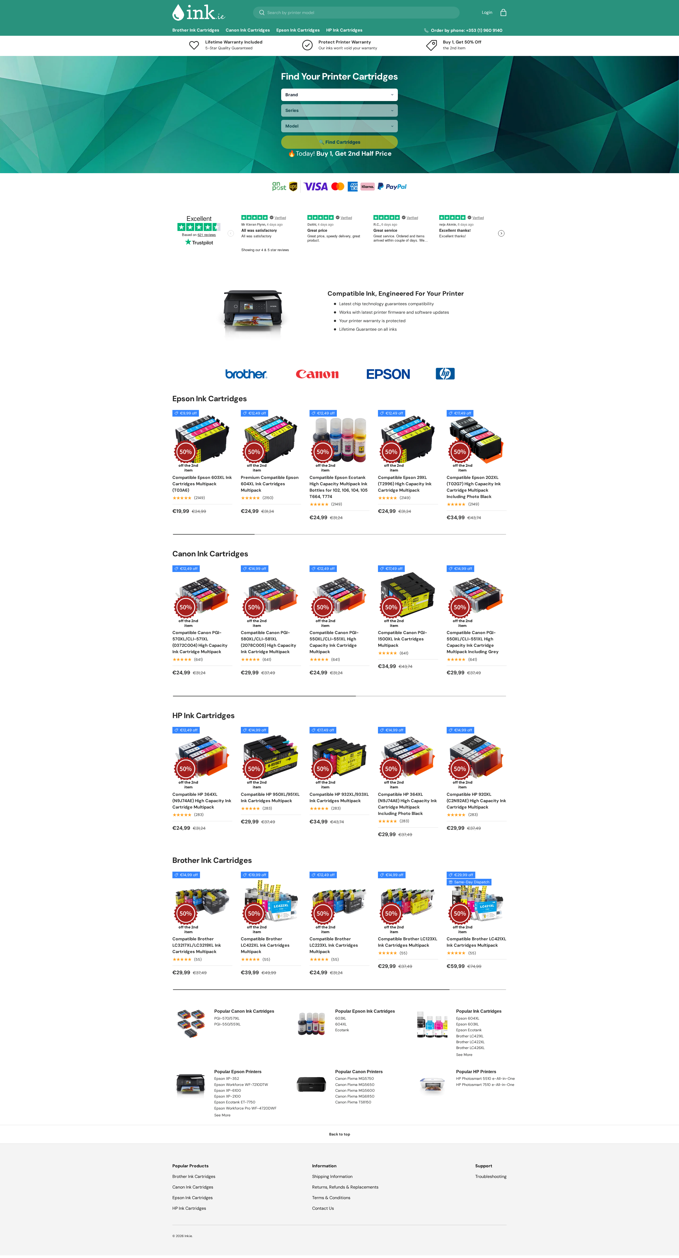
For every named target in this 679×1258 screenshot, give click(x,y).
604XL (341, 1024)
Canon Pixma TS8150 (353, 1102)
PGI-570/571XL (227, 1018)
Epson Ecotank (469, 1030)
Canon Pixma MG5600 (355, 1090)
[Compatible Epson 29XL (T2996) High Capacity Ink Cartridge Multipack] (408, 440)
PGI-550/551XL (227, 1024)
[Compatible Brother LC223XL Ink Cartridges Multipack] (339, 902)
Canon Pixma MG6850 (355, 1096)
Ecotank (342, 1030)
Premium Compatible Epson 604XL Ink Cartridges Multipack (270, 484)
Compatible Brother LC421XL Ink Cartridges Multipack (476, 942)
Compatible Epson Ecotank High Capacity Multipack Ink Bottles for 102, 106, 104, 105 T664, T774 (339, 487)
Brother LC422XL (470, 1041)
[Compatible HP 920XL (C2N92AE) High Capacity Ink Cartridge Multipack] (477, 757)
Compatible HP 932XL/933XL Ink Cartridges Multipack (339, 797)
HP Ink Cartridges (344, 30)
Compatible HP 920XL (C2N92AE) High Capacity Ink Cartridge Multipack (476, 801)
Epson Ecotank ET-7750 (234, 1102)
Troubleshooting (491, 1176)
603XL (340, 1018)
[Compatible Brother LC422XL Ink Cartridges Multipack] (271, 902)
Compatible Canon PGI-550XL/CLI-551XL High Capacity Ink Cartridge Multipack (334, 642)
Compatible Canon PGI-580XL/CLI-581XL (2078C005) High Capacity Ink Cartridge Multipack (268, 642)
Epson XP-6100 (227, 1090)
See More (464, 1054)
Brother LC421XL (470, 1036)
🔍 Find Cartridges (339, 142)
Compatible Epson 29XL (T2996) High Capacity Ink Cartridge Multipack (405, 484)
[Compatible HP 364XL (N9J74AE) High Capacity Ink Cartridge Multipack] (202, 757)
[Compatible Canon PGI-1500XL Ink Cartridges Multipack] (408, 595)
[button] (503, 12)
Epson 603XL (467, 1024)
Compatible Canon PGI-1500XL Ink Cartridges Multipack (402, 639)
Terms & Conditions (331, 1197)
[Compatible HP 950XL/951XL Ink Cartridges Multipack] (271, 757)
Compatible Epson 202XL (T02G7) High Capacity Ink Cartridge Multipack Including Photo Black (474, 487)
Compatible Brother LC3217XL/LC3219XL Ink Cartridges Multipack (196, 945)
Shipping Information (332, 1176)
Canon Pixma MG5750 (354, 1078)
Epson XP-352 (226, 1078)
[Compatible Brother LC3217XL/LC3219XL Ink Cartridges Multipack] (202, 902)
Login (487, 12)
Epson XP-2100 (227, 1096)
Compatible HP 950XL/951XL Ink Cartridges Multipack (270, 797)
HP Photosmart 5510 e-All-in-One (485, 1078)
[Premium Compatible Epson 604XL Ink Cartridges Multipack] (271, 440)
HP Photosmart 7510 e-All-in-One (485, 1084)
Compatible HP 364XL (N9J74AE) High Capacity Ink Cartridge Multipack (201, 801)
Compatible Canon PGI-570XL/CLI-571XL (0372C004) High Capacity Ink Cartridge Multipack (200, 642)
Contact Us (323, 1208)
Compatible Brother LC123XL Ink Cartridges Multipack (407, 942)
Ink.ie (188, 1236)
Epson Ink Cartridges (298, 30)
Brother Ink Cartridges (195, 30)
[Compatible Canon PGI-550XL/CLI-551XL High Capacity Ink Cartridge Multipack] (339, 595)
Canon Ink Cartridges (248, 30)
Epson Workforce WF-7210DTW (241, 1084)
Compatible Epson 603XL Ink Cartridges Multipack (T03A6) (202, 484)
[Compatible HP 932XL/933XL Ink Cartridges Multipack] (339, 757)
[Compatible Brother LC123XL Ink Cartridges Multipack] (408, 902)
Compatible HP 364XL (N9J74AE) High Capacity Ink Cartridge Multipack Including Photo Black (407, 804)
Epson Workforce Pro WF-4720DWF (245, 1108)
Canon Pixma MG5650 (355, 1084)
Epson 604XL (467, 1018)
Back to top (339, 1134)
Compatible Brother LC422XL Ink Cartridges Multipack (265, 945)
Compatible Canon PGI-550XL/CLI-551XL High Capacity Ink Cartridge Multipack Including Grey (473, 642)
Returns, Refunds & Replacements (345, 1187)
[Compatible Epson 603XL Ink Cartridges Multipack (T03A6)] (202, 440)
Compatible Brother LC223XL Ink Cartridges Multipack (334, 945)
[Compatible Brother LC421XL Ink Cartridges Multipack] (477, 902)
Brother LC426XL (470, 1047)
